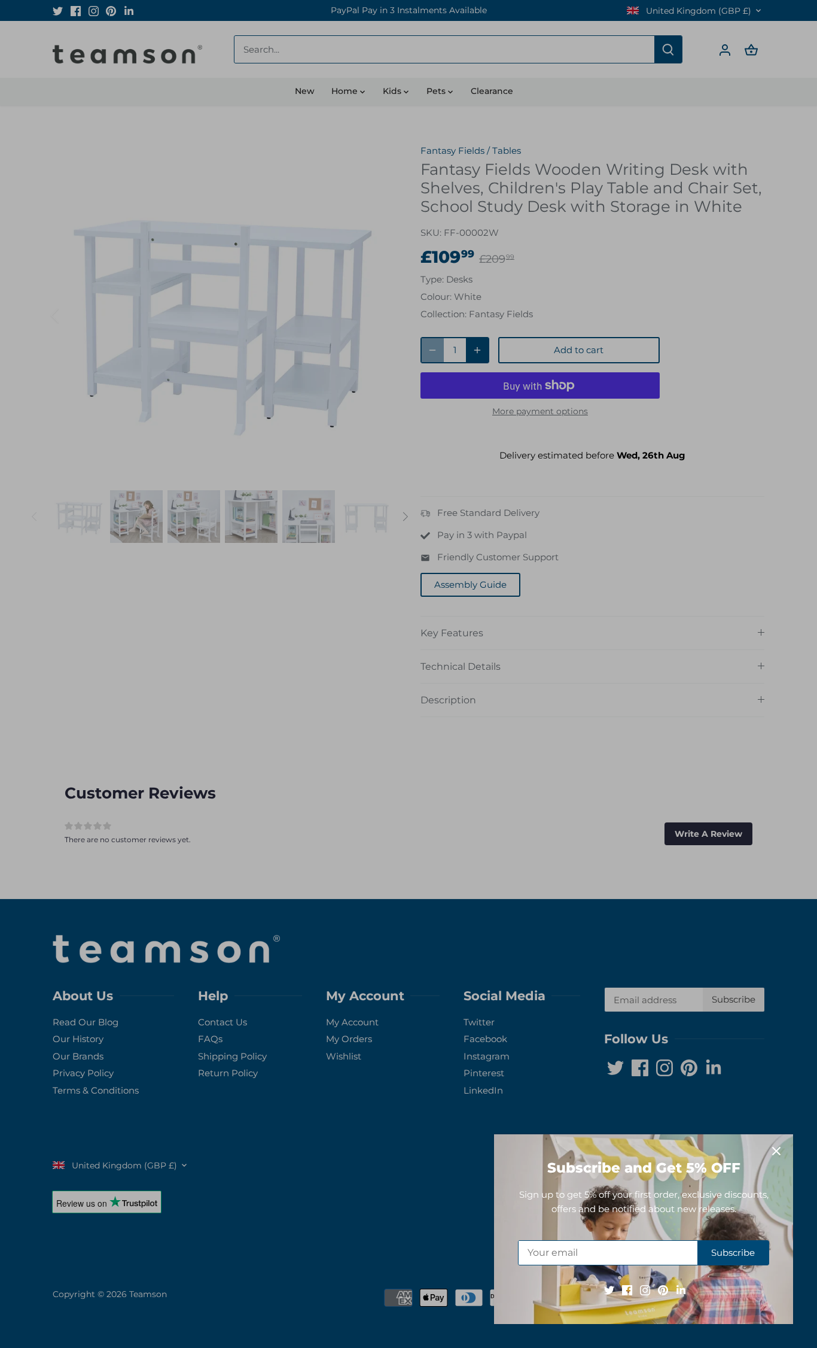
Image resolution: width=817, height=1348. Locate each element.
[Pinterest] (663, 1289)
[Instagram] (645, 1289)
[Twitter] (609, 1289)
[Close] (776, 1151)
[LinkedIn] (681, 1289)
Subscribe (733, 1252)
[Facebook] (627, 1289)
